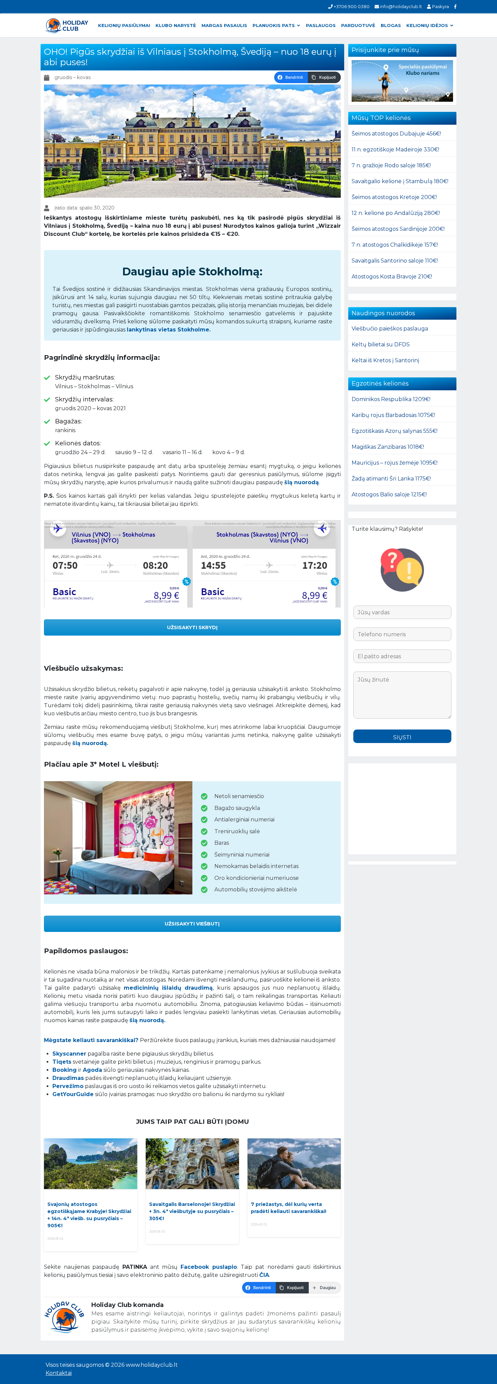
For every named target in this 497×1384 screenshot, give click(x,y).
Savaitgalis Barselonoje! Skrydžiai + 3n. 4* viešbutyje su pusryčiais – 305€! (192, 1211)
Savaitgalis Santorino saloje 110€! (395, 260)
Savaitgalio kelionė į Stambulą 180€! (400, 181)
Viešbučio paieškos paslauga (390, 328)
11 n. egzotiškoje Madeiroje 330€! (395, 149)
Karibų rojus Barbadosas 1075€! (393, 415)
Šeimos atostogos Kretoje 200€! (394, 197)
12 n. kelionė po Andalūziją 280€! (396, 213)
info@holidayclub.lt (400, 6)
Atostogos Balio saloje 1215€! (389, 494)
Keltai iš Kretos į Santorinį (385, 360)
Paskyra (440, 6)
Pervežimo (68, 1086)
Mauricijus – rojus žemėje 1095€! (394, 463)
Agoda (92, 1070)
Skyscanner (69, 1054)
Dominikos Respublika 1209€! (391, 399)
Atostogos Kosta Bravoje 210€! (392, 276)
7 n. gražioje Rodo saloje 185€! (391, 165)
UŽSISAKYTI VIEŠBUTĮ (192, 924)
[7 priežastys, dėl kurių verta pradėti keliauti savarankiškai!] (294, 1163)
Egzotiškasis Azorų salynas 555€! (394, 431)
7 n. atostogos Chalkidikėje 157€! (395, 245)
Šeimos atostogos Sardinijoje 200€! (398, 229)
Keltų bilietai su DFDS (381, 344)
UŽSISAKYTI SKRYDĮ (192, 627)
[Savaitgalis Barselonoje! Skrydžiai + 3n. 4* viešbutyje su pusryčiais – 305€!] (192, 1163)
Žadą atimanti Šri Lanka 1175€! (391, 478)
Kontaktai (59, 1373)
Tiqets (61, 1062)
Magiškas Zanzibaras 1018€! (388, 447)
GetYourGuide (73, 1094)
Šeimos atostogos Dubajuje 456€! (396, 133)
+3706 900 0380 (351, 6)
